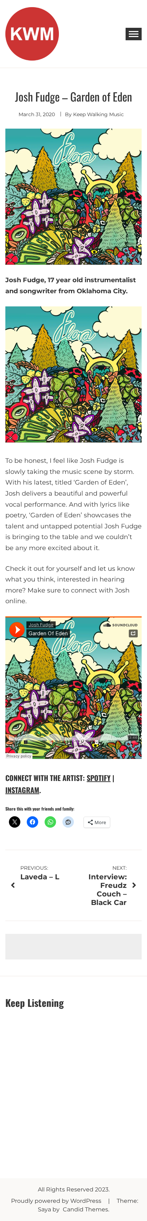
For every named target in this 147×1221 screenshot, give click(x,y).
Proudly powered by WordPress (57, 1200)
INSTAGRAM (22, 790)
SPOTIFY (99, 777)
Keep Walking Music (98, 114)
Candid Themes (85, 1209)
